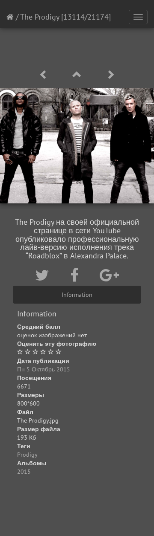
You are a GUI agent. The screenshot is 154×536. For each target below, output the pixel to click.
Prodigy (27, 454)
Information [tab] (77, 294)
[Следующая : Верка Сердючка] (110, 75)
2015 (24, 471)
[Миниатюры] (78, 75)
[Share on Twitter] (44, 275)
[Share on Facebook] (76, 275)
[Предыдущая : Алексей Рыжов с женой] (45, 75)
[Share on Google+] (109, 275)
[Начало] (10, 17)
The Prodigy (39, 17)
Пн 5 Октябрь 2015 (43, 369)
